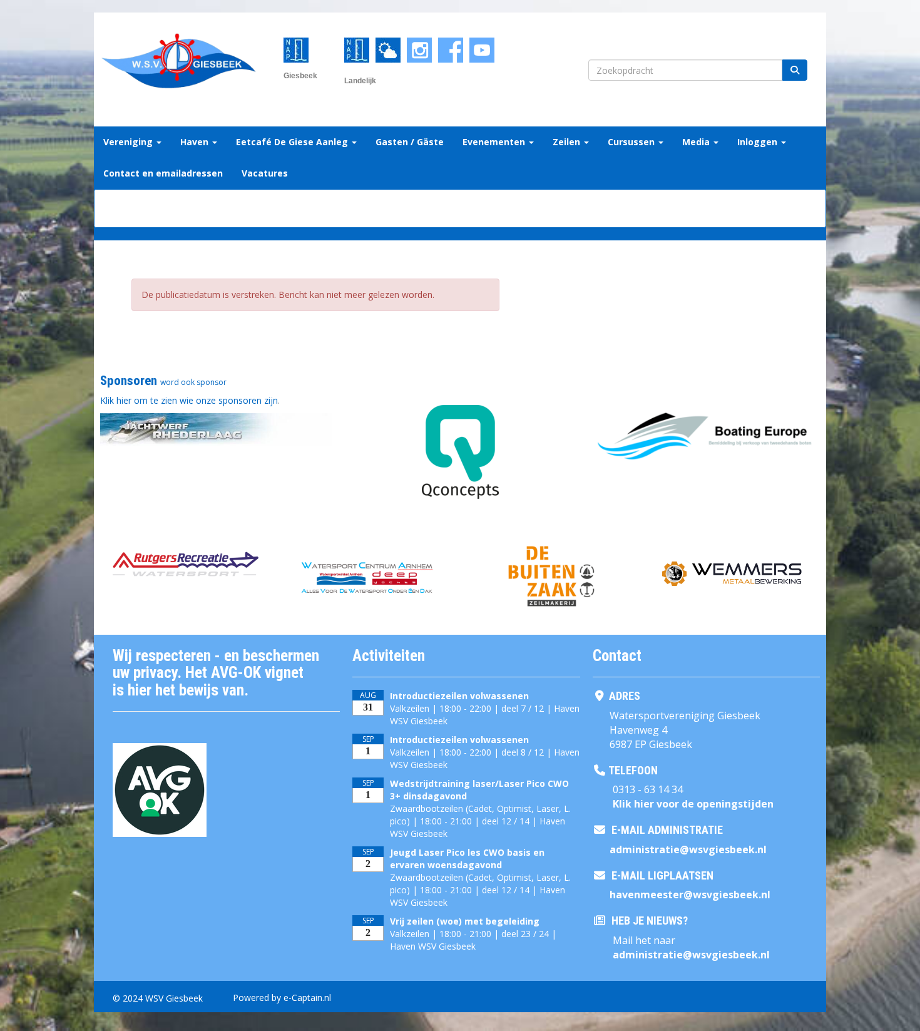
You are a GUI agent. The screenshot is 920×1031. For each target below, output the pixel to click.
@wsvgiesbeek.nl (688, 849)
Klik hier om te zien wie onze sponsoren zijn (189, 400)
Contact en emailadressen (163, 173)
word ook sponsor (193, 382)
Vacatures (265, 173)
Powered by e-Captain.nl (282, 997)
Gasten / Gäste (410, 142)
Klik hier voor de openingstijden (693, 804)
